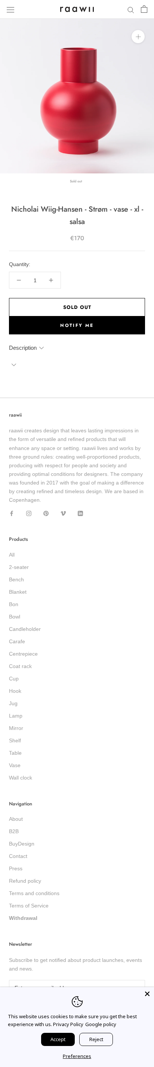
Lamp (15, 716)
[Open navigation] (10, 9)
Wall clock (20, 778)
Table (15, 753)
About (16, 819)
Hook (15, 691)
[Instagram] (28, 513)
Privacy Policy (68, 1024)
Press (15, 868)
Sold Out (77, 307)
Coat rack (20, 666)
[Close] (147, 994)
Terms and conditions (34, 893)
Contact (18, 856)
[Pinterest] (46, 513)
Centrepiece (23, 654)
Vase (15, 765)
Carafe (17, 641)
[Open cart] (144, 9)
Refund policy (25, 881)
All (12, 555)
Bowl (14, 617)
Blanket (18, 592)
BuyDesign (21, 844)
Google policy (100, 1024)
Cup (14, 679)
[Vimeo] (63, 513)
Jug (13, 703)
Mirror (16, 728)
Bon (13, 604)
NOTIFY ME (77, 325)
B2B (14, 831)
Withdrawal (23, 918)
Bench (16, 579)
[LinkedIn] (80, 513)
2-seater (19, 567)
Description (23, 348)
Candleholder (25, 629)
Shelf (15, 740)
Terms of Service (29, 906)
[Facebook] (11, 513)
